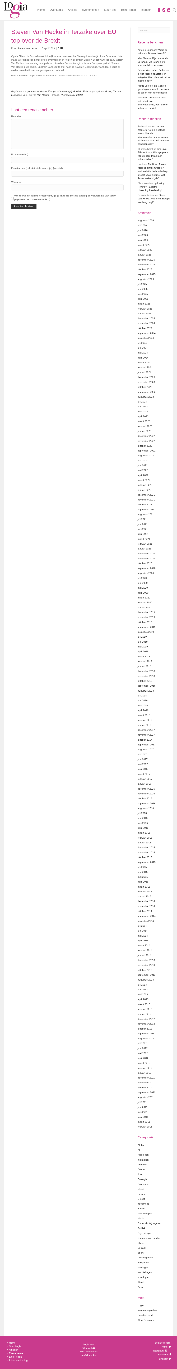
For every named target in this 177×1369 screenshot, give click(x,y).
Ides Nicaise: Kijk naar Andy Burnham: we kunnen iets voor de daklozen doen (153, 62)
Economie (143, 1184)
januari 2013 (144, 1014)
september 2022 (147, 450)
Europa (52, 91)
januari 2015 (144, 896)
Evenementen (90, 9)
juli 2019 (142, 636)
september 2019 (147, 627)
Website (16, 182)
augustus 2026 (146, 220)
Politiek (77, 91)
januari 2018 (144, 725)
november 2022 (146, 441)
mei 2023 (143, 411)
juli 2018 (142, 695)
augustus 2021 (146, 514)
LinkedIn (163, 1358)
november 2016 (146, 793)
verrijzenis (143, 1262)
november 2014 (146, 906)
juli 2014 (142, 925)
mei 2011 (143, 1112)
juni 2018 (143, 700)
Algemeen (30, 91)
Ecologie (142, 1179)
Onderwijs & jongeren (149, 1223)
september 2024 (147, 333)
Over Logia (56, 9)
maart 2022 (144, 480)
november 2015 (146, 852)
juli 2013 (142, 984)
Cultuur (142, 1169)
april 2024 (143, 357)
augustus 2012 (146, 1038)
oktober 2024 (145, 328)
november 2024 (146, 323)
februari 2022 (145, 485)
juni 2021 (143, 524)
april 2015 (143, 881)
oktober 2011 (145, 1087)
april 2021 (143, 534)
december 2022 (146, 436)
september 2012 (147, 1033)
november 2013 (146, 965)
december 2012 (146, 1019)
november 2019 (146, 617)
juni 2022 (143, 465)
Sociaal (142, 1247)
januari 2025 (144, 313)
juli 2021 (142, 519)
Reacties (16, 116)
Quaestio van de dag (149, 1238)
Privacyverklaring (18, 1360)
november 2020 (146, 558)
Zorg (140, 1287)
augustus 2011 (146, 1097)
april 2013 (143, 999)
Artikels (72, 9)
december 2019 (146, 612)
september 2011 (146, 1092)
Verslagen (143, 1267)
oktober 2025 (145, 269)
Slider (85, 91)
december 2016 (146, 788)
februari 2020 (145, 602)
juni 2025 (143, 289)
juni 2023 (143, 406)
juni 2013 (143, 989)
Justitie (141, 1208)
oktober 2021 (145, 504)
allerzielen (143, 1159)
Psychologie (144, 1233)
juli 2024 (142, 343)
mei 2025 (143, 294)
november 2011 (146, 1082)
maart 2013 (144, 1004)
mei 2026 (143, 235)
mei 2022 (143, 470)
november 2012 (146, 1023)
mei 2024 (143, 352)
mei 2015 (143, 876)
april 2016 (143, 827)
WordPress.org (146, 1320)
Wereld (141, 1282)
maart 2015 (144, 886)
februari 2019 (145, 661)
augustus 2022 (146, 455)
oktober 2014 (145, 911)
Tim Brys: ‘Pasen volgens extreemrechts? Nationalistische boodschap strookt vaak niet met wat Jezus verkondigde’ (152, 171)
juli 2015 (142, 867)
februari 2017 (145, 778)
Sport (140, 1252)
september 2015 (147, 862)
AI (139, 1149)
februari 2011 (145, 1126)
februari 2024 (145, 367)
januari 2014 (144, 955)
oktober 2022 (145, 445)
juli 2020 (142, 578)
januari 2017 (144, 783)
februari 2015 (145, 891)
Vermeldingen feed (148, 1310)
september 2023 (147, 392)
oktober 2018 (145, 680)
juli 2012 (142, 1043)
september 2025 (147, 274)
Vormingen (143, 1277)
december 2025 (146, 259)
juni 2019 (143, 641)
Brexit (108, 91)
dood (140, 1174)
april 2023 (143, 416)
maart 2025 (144, 303)
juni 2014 (143, 930)
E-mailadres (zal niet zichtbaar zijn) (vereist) (37, 168)
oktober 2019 (145, 622)
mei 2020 (143, 587)
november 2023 (146, 382)
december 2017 (146, 729)
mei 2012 (143, 1053)
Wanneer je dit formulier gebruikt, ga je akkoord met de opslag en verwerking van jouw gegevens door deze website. (64, 197)
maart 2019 (144, 656)
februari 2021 (145, 543)
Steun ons (110, 9)
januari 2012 (144, 1072)
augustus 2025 (146, 279)
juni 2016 (143, 818)
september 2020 (147, 568)
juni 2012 (143, 1048)
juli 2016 (142, 813)
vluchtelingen (145, 1272)
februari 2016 (145, 837)
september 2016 (147, 803)
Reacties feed (145, 1315)
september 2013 (147, 974)
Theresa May (67, 94)
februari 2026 (145, 249)
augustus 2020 (146, 573)
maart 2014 (144, 945)
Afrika (141, 1145)
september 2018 (147, 685)
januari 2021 (144, 548)
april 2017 (143, 769)
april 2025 (143, 298)
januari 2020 (144, 607)
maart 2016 (144, 832)
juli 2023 (142, 401)
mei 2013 (143, 994)
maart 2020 (144, 597)
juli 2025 (142, 284)
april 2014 (143, 940)
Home (41, 9)
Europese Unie (19, 94)
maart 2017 (144, 774)
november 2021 (146, 499)
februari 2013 (145, 1009)
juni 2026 (143, 230)
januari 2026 (144, 254)
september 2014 (147, 916)
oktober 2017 (145, 739)
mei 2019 (143, 646)
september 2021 (147, 509)
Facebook (162, 1354)
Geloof (141, 1198)
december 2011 (146, 1077)
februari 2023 (145, 426)
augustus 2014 (146, 921)
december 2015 (146, 847)
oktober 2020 (145, 563)
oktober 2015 (145, 857)
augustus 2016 (146, 808)
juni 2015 (143, 872)
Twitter (164, 1346)
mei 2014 (143, 935)
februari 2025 (145, 308)
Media (141, 1218)
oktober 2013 (145, 970)
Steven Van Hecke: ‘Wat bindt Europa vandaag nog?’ (154, 199)
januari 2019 (144, 666)
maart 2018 (144, 715)
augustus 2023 (146, 396)
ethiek (141, 1189)
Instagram (158, 1350)
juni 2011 (142, 1107)
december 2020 (146, 553)
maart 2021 (144, 539)
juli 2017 (142, 754)
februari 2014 (145, 950)
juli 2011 (142, 1102)
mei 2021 (143, 529)
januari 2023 (144, 431)
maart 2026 (144, 245)
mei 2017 (143, 764)
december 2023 (146, 377)
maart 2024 (144, 362)
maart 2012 (144, 1063)
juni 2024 (143, 347)
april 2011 (143, 1117)
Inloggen (146, 9)
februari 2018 (145, 720)
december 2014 (146, 901)
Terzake (54, 94)
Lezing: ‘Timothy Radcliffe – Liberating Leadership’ (151, 187)
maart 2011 (144, 1121)
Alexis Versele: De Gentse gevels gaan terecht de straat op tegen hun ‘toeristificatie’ (154, 89)
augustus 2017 (146, 749)
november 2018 (146, 676)
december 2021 (146, 494)
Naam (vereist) (19, 154)
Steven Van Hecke (39, 94)
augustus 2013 (146, 979)
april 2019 (143, 651)
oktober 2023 (145, 387)
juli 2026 (142, 225)
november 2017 (146, 734)
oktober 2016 (145, 798)
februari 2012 (145, 1068)
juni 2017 (143, 759)
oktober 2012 (145, 1028)
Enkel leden (128, 9)
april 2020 (143, 592)
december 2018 (146, 671)
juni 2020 (143, 582)
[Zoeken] (172, 10)
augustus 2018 (146, 690)
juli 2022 (142, 460)
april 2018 (143, 710)
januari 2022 (144, 490)
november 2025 (146, 264)
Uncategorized (145, 1257)
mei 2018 (143, 705)
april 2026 (143, 240)
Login (141, 1305)
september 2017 (147, 744)
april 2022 (143, 475)
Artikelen (42, 91)
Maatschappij (64, 91)
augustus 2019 (146, 631)
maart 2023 (144, 421)
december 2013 (146, 960)
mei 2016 (143, 823)
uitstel (79, 94)
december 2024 (146, 318)
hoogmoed (143, 1203)
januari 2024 (144, 372)
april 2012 (143, 1058)
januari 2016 (144, 842)
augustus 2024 (146, 338)
